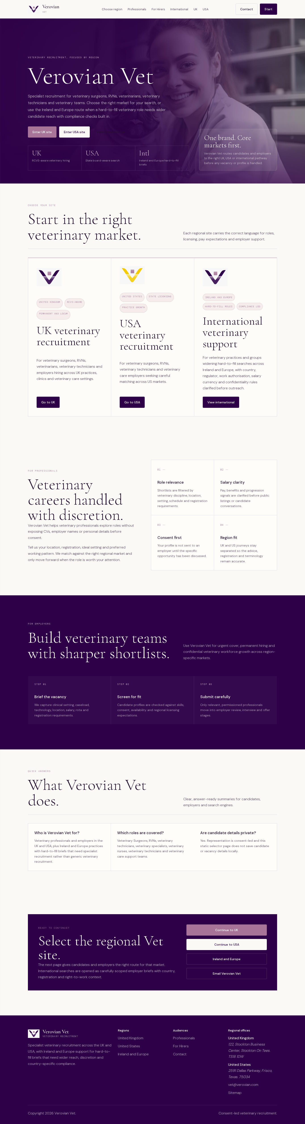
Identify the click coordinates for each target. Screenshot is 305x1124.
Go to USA (132, 402)
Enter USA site (74, 132)
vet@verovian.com (243, 1084)
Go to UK (48, 402)
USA (206, 9)
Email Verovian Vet (227, 973)
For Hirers (158, 9)
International (179, 9)
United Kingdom (130, 1038)
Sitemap (235, 1092)
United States (129, 1046)
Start (268, 9)
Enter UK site (42, 132)
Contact (246, 9)
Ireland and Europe (111, 132)
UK (195, 9)
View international (220, 402)
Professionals (137, 9)
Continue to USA (226, 945)
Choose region (112, 9)
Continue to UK (226, 930)
